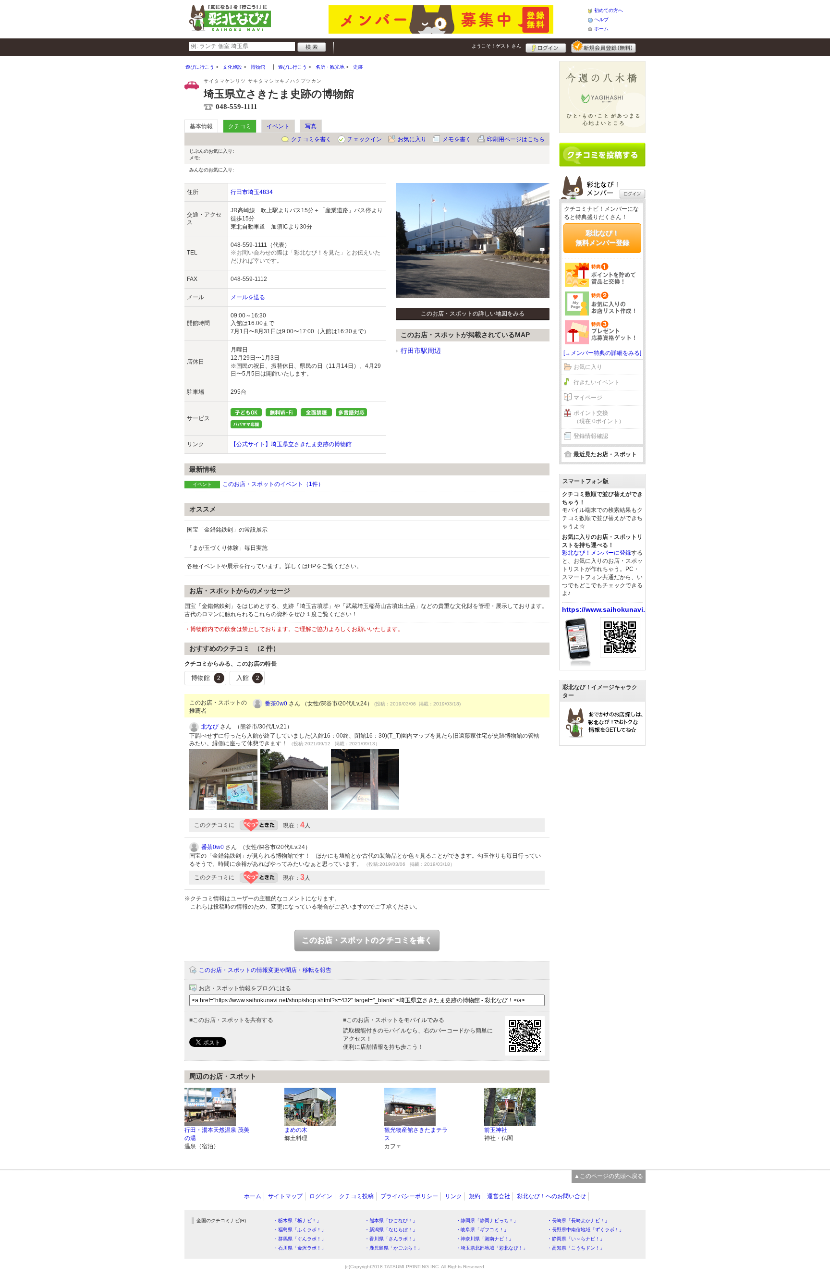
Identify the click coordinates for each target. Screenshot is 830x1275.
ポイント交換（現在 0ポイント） (599, 417)
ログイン (545, 46)
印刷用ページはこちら (516, 139)
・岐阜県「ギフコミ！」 (482, 1229)
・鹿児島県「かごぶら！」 (393, 1248)
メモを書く (456, 139)
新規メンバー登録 (603, 46)
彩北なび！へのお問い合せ (551, 1196)
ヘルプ (601, 19)
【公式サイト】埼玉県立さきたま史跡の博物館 (291, 444)
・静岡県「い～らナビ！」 (576, 1238)
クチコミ (239, 126)
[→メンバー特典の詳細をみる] (602, 353)
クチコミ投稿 (356, 1196)
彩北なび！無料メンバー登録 (602, 237)
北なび (210, 726)
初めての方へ (608, 10)
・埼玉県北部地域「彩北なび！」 (492, 1248)
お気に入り (412, 139)
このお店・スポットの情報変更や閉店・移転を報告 (265, 970)
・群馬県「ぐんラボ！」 (299, 1238)
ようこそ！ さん (496, 46)
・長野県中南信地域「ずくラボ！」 (585, 1229)
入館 (247, 677)
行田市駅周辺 (421, 350)
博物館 (205, 677)
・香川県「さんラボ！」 (391, 1238)
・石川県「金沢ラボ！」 (299, 1248)
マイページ (588, 397)
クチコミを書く (311, 139)
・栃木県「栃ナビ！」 (297, 1220)
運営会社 (498, 1196)
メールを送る (248, 297)
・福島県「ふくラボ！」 (299, 1229)
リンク (453, 1196)
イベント (278, 126)
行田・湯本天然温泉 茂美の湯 (216, 1134)
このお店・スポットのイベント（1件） (273, 484)
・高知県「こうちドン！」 (576, 1248)
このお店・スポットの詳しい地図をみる (473, 313)
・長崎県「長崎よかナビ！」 (578, 1220)
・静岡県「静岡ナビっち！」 (487, 1220)
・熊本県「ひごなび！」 (391, 1220)
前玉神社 (495, 1130)
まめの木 (295, 1130)
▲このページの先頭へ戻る (608, 1176)
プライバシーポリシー (409, 1196)
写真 (311, 126)
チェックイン (364, 139)
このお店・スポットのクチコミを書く (367, 940)
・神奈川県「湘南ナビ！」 (484, 1238)
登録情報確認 (591, 436)
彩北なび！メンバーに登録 (596, 552)
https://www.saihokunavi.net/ (610, 609)
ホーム (601, 28)
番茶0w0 (276, 703)
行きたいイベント (597, 382)
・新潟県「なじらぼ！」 (391, 1229)
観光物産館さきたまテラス (416, 1134)
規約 (474, 1196)
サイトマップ (285, 1196)
